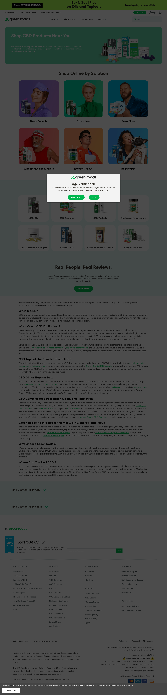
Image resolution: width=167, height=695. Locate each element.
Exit (94, 197)
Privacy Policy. (128, 685)
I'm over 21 (76, 197)
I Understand (11, 690)
